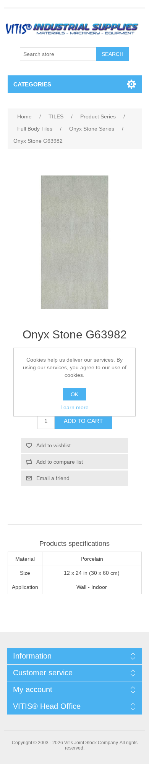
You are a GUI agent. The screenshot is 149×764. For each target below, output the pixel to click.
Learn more (74, 407)
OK (74, 394)
